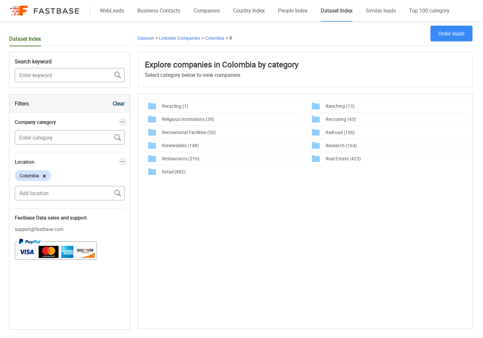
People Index (293, 10)
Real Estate (343, 158)
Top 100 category (429, 10)
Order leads (451, 33)
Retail (174, 172)
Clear (119, 103)
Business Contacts (158, 10)
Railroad (340, 132)
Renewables (180, 145)
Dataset (146, 38)
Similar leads (381, 10)
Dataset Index (337, 10)
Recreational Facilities (189, 132)
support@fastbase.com (39, 229)
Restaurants (180, 158)
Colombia (214, 38)
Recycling (175, 106)
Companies (207, 10)
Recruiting (341, 119)
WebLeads (112, 10)
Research (341, 145)
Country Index (249, 10)
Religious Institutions (188, 119)
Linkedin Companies (179, 38)
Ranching (340, 106)
